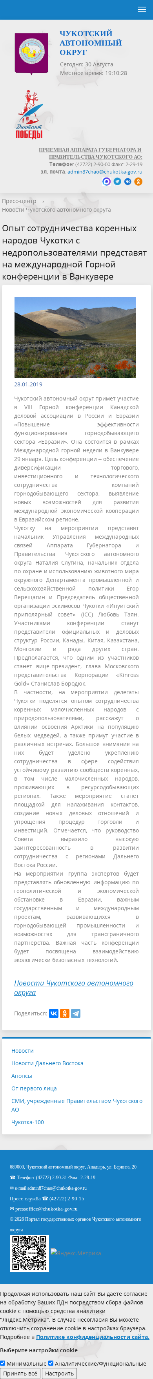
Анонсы (21, 1075)
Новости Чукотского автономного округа (56, 209)
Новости (22, 1050)
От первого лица (34, 1088)
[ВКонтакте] (53, 1013)
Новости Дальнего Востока (47, 1063)
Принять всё (20, 1373)
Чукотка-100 (27, 1122)
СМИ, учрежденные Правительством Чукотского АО (76, 1105)
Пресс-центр (19, 201)
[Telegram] (75, 1013)
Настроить (59, 1373)
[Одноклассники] (64, 1013)
